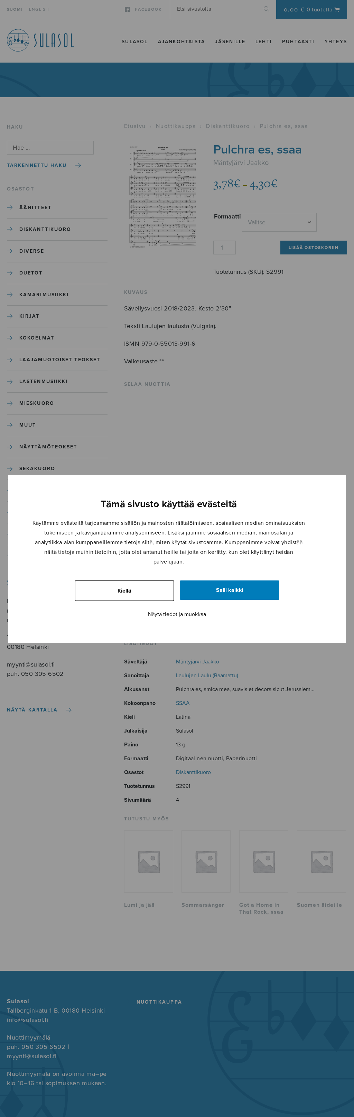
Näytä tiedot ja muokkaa (177, 614)
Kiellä (124, 590)
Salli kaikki (229, 590)
